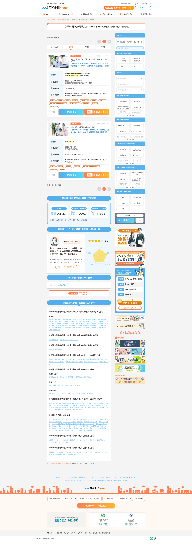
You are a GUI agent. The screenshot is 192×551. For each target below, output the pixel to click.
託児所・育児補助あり (92, 407)
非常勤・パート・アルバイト (69, 340)
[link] (54, 47)
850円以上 (52, 377)
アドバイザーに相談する (66, 267)
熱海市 (66, 321)
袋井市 (72, 323)
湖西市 (89, 323)
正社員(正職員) (53, 340)
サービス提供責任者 (121, 477)
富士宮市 (78, 321)
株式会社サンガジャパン (59, 428)
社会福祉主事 (99, 452)
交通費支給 (67, 409)
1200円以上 (69, 377)
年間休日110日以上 (65, 405)
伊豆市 (94, 323)
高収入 (56, 405)
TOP (47, 14)
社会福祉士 (60, 452)
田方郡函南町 (67, 327)
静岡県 (67, 241)
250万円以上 (53, 393)
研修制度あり (100, 405)
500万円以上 (91, 393)
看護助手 (73, 440)
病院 (50, 349)
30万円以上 (78, 385)
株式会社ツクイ (75, 419)
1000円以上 (60, 377)
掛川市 (54, 323)
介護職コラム (124, 498)
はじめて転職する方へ (130, 308)
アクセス (66, 533)
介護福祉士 (52, 452)
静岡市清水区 (77, 319)
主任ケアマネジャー (106, 477)
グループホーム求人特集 (57, 285)
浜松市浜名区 (102, 319)
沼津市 (61, 321)
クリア (139, 220)
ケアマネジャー (92, 477)
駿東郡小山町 (96, 327)
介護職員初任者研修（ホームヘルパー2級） (79, 452)
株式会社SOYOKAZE (90, 422)
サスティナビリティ (77, 533)
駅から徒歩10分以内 (62, 403)
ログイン (143, 8)
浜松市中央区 (92, 319)
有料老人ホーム (72, 359)
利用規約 (96, 498)
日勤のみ (82, 405)
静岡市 (51, 319)
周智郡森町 (56, 330)
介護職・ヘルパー (54, 440)
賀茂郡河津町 (82, 325)
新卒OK (72, 407)
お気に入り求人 (127, 14)
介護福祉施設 (57, 349)
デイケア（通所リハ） (91, 362)
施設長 (132, 477)
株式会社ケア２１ (84, 426)
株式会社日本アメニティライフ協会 (92, 419)
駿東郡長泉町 (87, 327)
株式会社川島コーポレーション (78, 428)
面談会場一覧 (87, 14)
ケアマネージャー (82, 440)
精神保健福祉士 (73, 454)
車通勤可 (73, 403)
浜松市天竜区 (53, 321)
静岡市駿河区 (67, 319)
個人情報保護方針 (104, 533)
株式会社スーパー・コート (67, 430)
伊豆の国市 (124, 48)
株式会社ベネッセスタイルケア (59, 419)
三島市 (72, 321)
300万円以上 (62, 393)
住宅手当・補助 (92, 403)
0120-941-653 (69, 520)
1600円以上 (87, 377)
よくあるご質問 (83, 498)
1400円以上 (78, 377)
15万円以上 (52, 385)
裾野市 (83, 323)
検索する (125, 220)
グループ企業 (93, 533)
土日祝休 (75, 405)
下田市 (78, 323)
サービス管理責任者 (89, 480)
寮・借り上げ (81, 403)
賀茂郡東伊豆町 (72, 325)
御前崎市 (101, 323)
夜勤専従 (52, 403)
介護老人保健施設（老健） (57, 359)
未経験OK (101, 403)
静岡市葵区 (58, 319)
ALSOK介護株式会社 (58, 424)
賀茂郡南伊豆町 (93, 325)
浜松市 (85, 319)
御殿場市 (66, 323)
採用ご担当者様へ (55, 498)
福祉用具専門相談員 (105, 480)
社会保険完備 (59, 409)
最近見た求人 (147, 14)
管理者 (125, 480)
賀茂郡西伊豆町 (57, 327)
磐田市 (101, 321)
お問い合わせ (138, 498)
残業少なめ (79, 407)
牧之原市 (63, 325)
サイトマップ (69, 498)
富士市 (96, 321)
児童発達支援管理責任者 (97, 440)
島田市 (90, 321)
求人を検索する (107, 14)
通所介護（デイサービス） (74, 362)
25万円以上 (69, 385)
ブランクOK (90, 405)
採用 (86, 533)
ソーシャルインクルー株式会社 (73, 422)
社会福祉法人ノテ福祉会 (84, 430)
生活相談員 (65, 440)
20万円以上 (61, 385)
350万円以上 (72, 393)
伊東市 (85, 321)
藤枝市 (59, 323)
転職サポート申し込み (96, 506)
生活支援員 (65, 442)
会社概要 (59, 533)
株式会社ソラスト (57, 426)
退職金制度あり (78, 409)
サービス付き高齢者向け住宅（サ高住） (91, 359)
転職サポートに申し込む (118, 8)
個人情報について (110, 498)
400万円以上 (81, 393)
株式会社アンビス (95, 428)
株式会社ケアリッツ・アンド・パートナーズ (80, 424)
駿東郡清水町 (77, 327)
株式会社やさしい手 (70, 426)
